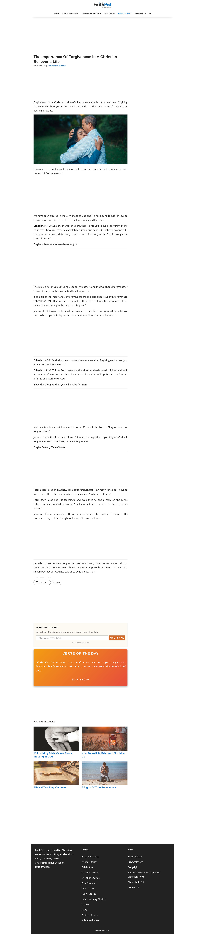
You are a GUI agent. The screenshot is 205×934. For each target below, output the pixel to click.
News (84, 909)
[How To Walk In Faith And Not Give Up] (104, 748)
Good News (109, 13)
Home (56, 13)
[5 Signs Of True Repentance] (104, 782)
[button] (150, 13)
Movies (85, 904)
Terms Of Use (135, 856)
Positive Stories (89, 915)
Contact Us (134, 887)
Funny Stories (88, 893)
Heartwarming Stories (93, 899)
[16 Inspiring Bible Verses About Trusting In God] (56, 748)
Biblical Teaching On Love (50, 787)
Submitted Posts (90, 920)
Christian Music (70, 13)
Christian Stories (91, 13)
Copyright (133, 867)
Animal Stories (89, 861)
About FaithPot (136, 882)
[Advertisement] (102, 32)
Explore (139, 13)
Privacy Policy (135, 861)
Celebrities (87, 867)
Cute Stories (88, 883)
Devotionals (125, 13)
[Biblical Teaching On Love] (56, 782)
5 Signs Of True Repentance (99, 787)
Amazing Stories (90, 856)
